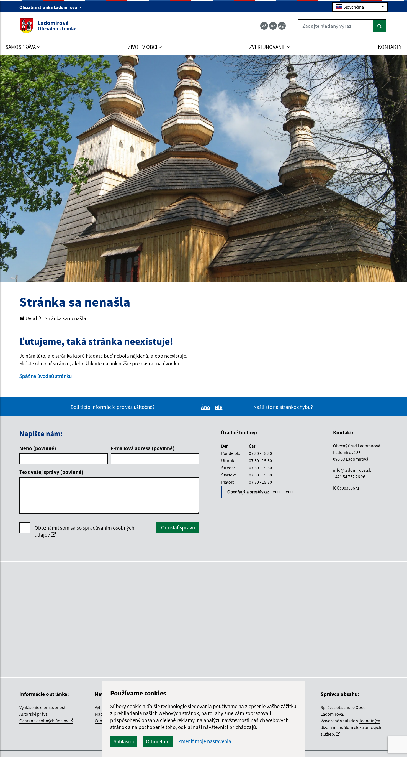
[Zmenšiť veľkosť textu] (264, 26)
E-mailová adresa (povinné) (143, 448)
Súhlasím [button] (124, 741)
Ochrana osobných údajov (44, 720)
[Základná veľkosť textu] (273, 26)
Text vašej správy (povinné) (51, 472)
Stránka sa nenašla (65, 318)
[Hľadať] (379, 25)
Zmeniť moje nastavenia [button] (204, 741)
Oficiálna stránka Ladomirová (48, 7)
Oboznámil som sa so (84, 531)
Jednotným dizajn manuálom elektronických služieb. (351, 727)
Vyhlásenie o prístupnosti (42, 707)
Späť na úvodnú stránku (45, 376)
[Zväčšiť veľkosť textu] (282, 26)
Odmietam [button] (158, 741)
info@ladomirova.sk (352, 470)
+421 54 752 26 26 (349, 477)
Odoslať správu (178, 527)
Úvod (30, 318)
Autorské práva (33, 714)
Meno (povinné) (37, 448)
